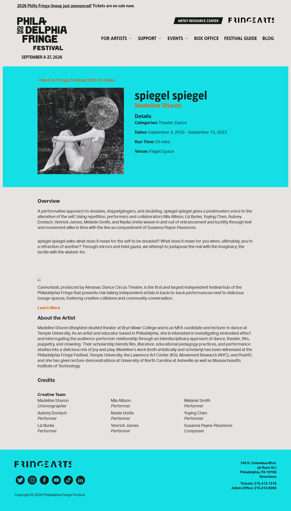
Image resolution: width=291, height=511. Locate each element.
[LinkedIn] (80, 481)
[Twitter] (20, 481)
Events (175, 38)
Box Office (206, 38)
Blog (268, 38)
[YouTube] (56, 481)
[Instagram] (32, 481)
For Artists (114, 38)
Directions (267, 476)
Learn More (49, 308)
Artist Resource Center (198, 20)
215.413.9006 (265, 488)
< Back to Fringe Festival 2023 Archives (76, 80)
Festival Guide (240, 38)
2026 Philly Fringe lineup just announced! (54, 5)
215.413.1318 (265, 483)
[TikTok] (68, 481)
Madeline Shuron (158, 106)
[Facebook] (44, 481)
